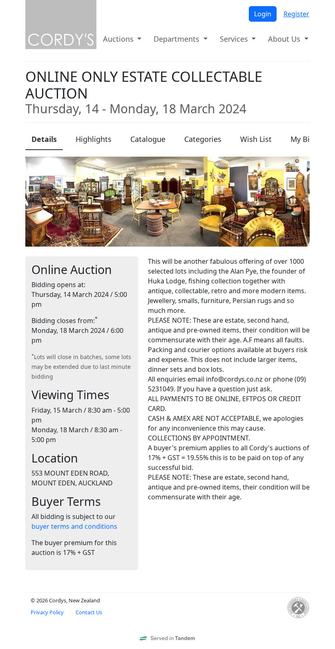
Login (262, 13)
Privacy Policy (47, 612)
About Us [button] (285, 39)
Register (296, 13)
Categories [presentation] (202, 139)
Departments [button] (177, 39)
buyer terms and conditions (74, 526)
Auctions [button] (119, 39)
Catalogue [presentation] (147, 139)
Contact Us (89, 612)
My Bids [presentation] (304, 139)
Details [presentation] (44, 139)
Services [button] (235, 39)
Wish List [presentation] (256, 139)
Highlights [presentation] (94, 139)
